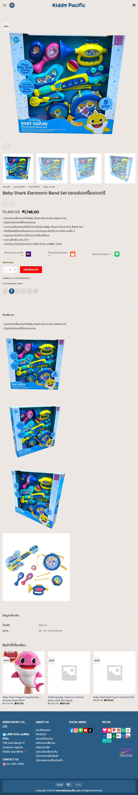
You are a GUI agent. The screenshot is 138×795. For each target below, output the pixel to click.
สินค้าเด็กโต (34, 186)
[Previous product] (12, 204)
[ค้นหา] (12, 5)
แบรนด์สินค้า (19, 186)
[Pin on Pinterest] (30, 291)
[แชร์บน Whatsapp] (5, 291)
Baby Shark (49, 186)
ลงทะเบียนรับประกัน (47, 752)
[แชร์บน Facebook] (11, 291)
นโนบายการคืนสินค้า (47, 756)
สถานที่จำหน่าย (44, 739)
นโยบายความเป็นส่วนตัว (49, 760)
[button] (5, 5)
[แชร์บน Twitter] (18, 291)
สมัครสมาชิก (43, 747)
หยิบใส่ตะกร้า (31, 269)
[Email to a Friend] (24, 291)
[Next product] (5, 204)
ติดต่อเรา (41, 734)
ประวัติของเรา (43, 730)
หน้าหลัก (6, 186)
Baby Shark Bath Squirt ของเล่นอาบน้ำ (113, 697)
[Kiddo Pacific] (69, 5)
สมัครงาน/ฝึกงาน (45, 743)
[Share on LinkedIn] (36, 291)
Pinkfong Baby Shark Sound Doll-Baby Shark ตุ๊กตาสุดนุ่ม (66, 699)
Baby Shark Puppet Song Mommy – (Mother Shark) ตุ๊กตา (22, 699)
